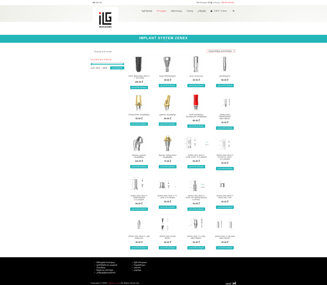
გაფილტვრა (117, 68)
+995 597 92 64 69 (227, 2)
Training (190, 11)
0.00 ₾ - (220, 11)
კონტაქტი (202, 11)
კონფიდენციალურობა (105, 273)
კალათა (137, 267)
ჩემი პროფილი (202, 2)
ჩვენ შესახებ (147, 11)
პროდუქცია (161, 11)
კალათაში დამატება (139, 87)
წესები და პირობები (104, 270)
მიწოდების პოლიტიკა (105, 262)
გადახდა (137, 270)
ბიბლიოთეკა (176, 11)
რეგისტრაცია (139, 265)
